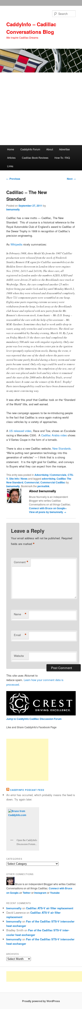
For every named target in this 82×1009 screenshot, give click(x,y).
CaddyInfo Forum (30, 149)
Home (10, 149)
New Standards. (62, 448)
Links (10, 166)
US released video (20, 431)
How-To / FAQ (62, 157)
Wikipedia (17, 244)
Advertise (64, 149)
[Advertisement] (41, 109)
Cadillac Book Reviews (35, 157)
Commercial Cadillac (52, 482)
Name (20, 614)
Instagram (40, 893)
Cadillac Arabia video (53, 435)
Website (19, 656)
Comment (21, 562)
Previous (13, 179)
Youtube (55, 893)
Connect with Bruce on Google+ (48, 508)
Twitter (27, 893)
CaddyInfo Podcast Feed (27, 790)
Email (20, 635)
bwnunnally (13, 209)
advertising (48, 478)
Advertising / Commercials (50, 475)
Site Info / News (18, 478)
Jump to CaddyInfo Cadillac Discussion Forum (34, 719)
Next (71, 179)
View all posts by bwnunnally (47, 512)
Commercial (31, 482)
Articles (11, 157)
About (49, 149)
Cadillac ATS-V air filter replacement (49, 908)
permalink (43, 486)
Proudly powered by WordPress (41, 1001)
